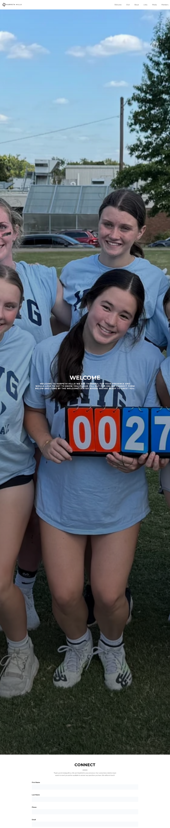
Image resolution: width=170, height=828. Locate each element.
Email (34, 819)
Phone (34, 807)
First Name (36, 782)
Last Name (36, 795)
